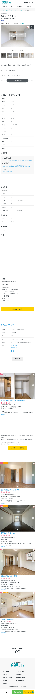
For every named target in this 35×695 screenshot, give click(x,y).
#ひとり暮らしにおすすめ (8, 166)
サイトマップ (18, 683)
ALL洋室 (26, 160)
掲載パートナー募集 (20, 677)
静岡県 (11, 10)
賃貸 (7, 10)
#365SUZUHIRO (6, 165)
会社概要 (5, 680)
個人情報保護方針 (20, 680)
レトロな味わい (15, 160)
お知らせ (5, 674)
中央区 (21, 10)
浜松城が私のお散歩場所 (9, 576)
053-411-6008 (14, 345)
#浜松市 (12, 165)
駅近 (10, 160)
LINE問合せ (18, 692)
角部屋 (30, 160)
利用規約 (5, 683)
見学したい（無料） (17, 309)
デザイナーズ (5, 160)
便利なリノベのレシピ (8, 677)
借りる (5, 6)
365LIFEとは (6, 671)
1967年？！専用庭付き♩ (8, 619)
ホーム (2, 10)
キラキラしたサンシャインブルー (11, 490)
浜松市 (16, 10)
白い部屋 (22, 160)
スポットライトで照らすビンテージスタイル (14, 400)
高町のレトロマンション (8, 533)
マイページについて (20, 671)
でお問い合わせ (15, 347)
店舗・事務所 (21, 6)
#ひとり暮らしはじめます (21, 165)
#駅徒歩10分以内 (18, 166)
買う (12, 6)
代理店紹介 (17, 358)
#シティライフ (26, 166)
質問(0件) (22, 23)
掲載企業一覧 (19, 674)
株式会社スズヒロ (7, 325)
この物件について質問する (17, 448)
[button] (33, 385)
